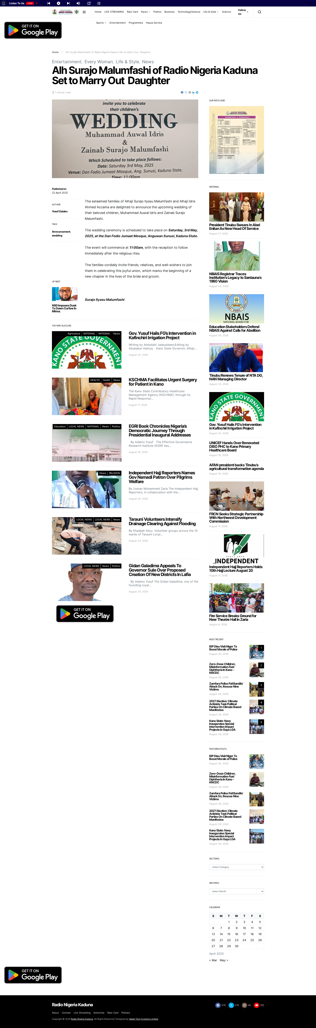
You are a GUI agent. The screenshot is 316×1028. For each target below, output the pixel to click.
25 (252, 940)
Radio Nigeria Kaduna (82, 1019)
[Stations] (99, 3)
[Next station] (48, 3)
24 (244, 940)
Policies (125, 1012)
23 (236, 940)
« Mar (213, 960)
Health (106, 380)
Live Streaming (82, 1012)
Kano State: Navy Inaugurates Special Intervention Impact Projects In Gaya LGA (222, 725)
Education (60, 426)
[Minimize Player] (310, 3)
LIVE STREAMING (114, 11)
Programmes (136, 22)
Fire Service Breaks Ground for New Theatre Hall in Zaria (232, 618)
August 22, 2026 (218, 433)
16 (236, 934)
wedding (57, 235)
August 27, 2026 (218, 233)
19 (260, 934)
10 (244, 928)
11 (252, 928)
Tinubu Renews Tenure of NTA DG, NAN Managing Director (236, 377)
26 (260, 940)
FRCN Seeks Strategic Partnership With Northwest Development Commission (236, 518)
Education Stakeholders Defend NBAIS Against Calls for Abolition (234, 329)
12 (260, 928)
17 (244, 934)
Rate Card (132, 11)
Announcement (61, 231)
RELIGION (114, 473)
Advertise (98, 1012)
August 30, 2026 (218, 653)
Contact (66, 1012)
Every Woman (98, 61)
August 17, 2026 (218, 526)
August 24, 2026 (218, 286)
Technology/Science (189, 11)
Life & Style (209, 11)
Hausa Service (154, 22)
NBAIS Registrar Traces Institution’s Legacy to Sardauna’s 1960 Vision (235, 277)
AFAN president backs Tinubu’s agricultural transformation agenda (236, 467)
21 (221, 940)
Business (169, 11)
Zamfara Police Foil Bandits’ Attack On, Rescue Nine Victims (226, 686)
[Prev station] (68, 3)
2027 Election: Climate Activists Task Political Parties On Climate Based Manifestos (225, 705)
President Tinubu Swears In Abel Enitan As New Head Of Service (234, 227)
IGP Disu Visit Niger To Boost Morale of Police (223, 648)
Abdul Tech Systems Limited (143, 1019)
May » (224, 960)
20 (213, 940)
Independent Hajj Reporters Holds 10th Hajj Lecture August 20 (235, 569)
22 (229, 940)
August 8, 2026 (218, 624)
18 (252, 934)
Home (98, 11)
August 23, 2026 (218, 384)
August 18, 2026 (218, 455)
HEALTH (95, 380)
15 (228, 934)
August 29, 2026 (218, 677)
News (144, 11)
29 (229, 946)
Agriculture (74, 333)
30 (236, 946)
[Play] (58, 3)
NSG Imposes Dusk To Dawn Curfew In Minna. (64, 308)
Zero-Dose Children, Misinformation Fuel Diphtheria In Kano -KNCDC (222, 668)
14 (221, 934)
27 (213, 946)
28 (221, 946)
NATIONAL (89, 333)
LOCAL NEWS (76, 426)
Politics (157, 11)
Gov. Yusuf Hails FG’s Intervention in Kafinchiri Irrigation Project (235, 426)
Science (226, 11)
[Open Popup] (89, 3)
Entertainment (118, 22)
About (55, 1012)
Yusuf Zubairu (60, 211)
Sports (100, 22)
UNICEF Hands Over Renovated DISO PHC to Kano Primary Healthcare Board (234, 446)
